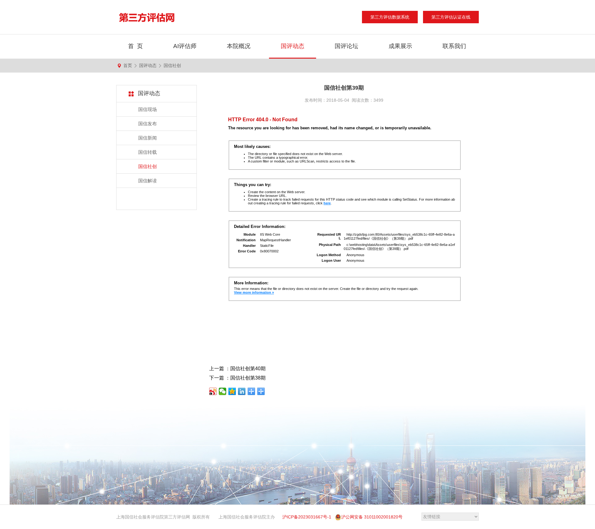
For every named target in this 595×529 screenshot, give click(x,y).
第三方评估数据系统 (389, 17)
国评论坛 (346, 46)
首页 (127, 65)
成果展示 (400, 46)
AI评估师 (184, 46)
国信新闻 (147, 137)
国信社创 (172, 65)
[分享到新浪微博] (213, 391)
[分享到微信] (223, 391)
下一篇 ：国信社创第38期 (237, 377)
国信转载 (147, 152)
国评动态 (292, 46)
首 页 (135, 46)
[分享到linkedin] (242, 391)
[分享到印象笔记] (251, 391)
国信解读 (147, 180)
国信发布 (147, 123)
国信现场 (147, 109)
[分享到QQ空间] (232, 391)
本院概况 (238, 46)
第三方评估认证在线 (450, 17)
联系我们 (454, 46)
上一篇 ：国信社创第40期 (237, 368)
